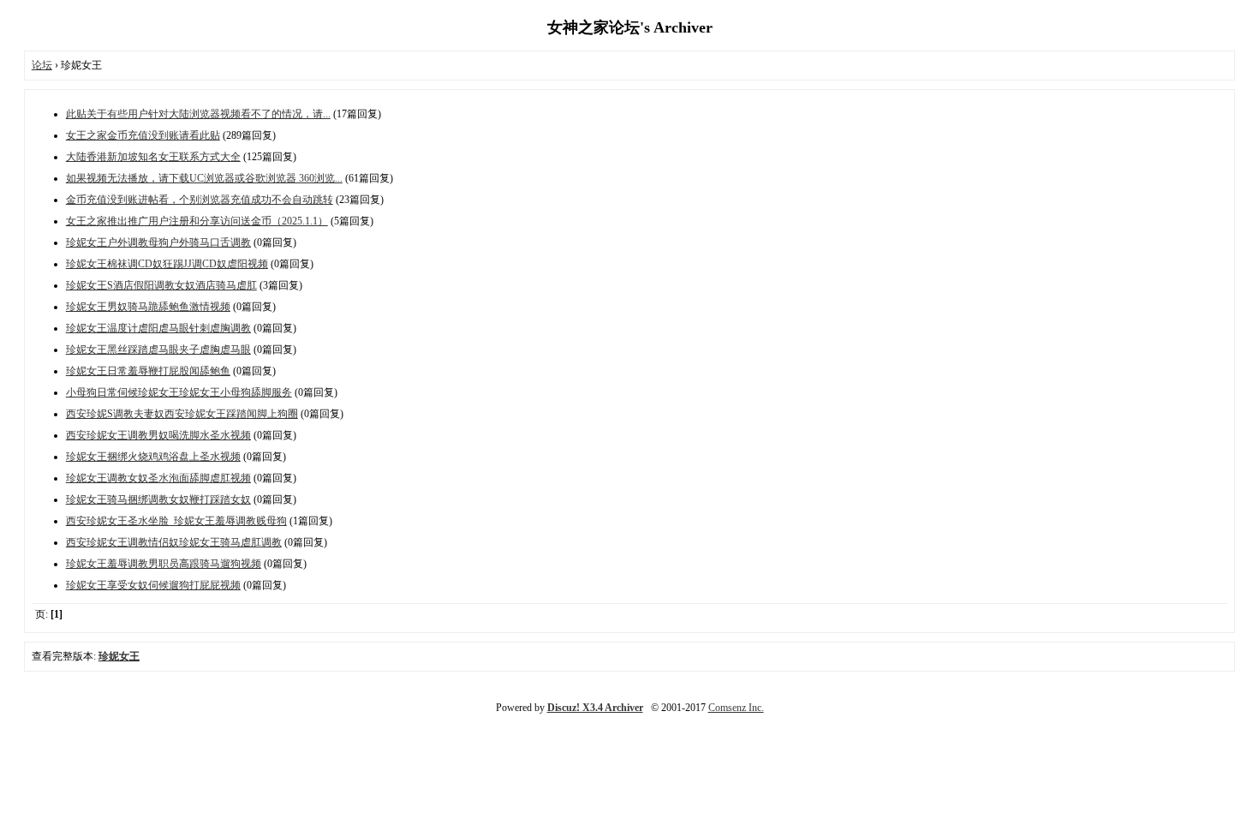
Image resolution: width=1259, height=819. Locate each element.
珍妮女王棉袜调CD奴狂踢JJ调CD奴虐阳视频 (167, 264)
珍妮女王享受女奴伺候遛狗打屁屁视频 (153, 585)
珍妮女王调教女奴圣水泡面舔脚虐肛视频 (158, 478)
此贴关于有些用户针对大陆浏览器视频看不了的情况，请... (198, 114)
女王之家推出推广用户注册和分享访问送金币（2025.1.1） (197, 221)
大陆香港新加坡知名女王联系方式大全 (153, 157)
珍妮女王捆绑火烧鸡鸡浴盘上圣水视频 (153, 457)
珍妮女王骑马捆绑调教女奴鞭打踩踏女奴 (158, 499)
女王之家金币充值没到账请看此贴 (143, 135)
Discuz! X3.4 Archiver (595, 708)
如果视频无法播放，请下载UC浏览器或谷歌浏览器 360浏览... (204, 178)
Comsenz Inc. (736, 708)
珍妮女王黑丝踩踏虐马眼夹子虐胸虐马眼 (158, 350)
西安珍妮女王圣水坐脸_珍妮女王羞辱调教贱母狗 (176, 521)
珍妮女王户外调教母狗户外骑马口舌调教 (158, 242)
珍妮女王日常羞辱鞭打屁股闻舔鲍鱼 (148, 371)
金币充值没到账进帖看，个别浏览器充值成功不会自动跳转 (199, 200)
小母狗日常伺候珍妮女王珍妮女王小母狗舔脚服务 (179, 392)
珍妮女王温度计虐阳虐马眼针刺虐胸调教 (158, 328)
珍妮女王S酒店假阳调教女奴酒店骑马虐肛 (161, 285)
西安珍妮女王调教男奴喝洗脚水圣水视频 (158, 435)
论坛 (42, 65)
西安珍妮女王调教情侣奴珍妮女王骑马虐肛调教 (174, 542)
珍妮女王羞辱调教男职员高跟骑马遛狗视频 (163, 564)
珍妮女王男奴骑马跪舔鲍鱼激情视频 (148, 307)
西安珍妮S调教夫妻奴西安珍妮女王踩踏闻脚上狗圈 (182, 414)
